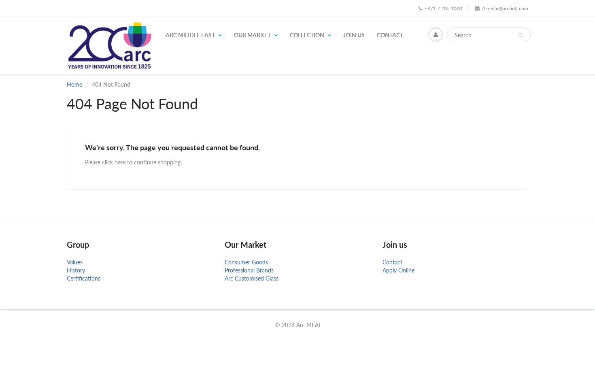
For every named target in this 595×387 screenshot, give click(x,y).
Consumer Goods (246, 262)
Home (74, 84)
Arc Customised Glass (251, 278)
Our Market (252, 35)
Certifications (83, 278)
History (76, 270)
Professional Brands (249, 270)
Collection (307, 35)
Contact (390, 35)
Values (75, 262)
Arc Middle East (190, 35)
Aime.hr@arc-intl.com (505, 8)
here (120, 162)
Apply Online (398, 270)
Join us (354, 35)
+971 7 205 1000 (443, 8)
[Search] (520, 35)
